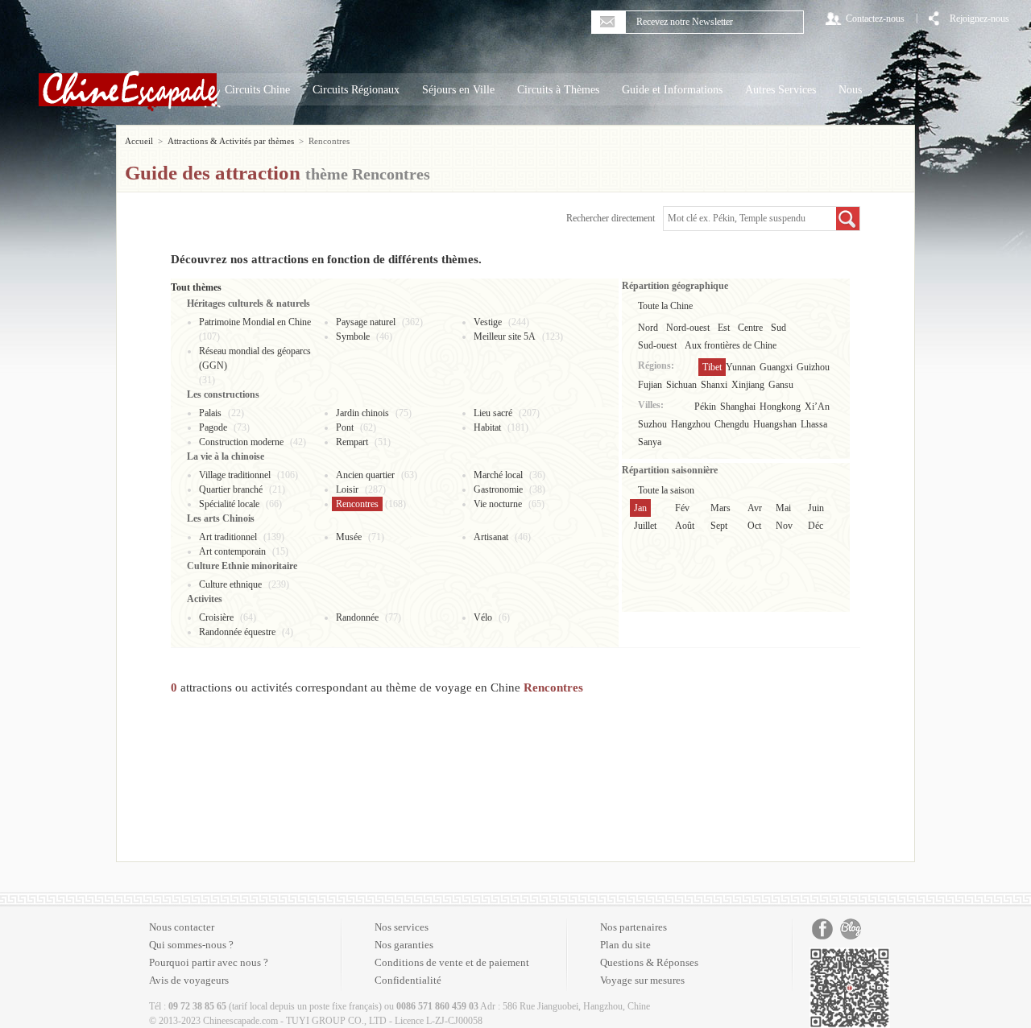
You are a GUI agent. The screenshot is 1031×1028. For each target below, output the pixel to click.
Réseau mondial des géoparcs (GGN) (255, 358)
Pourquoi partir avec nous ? (208, 962)
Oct (754, 525)
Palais (210, 413)
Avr (754, 508)
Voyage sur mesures (642, 980)
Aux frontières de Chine (730, 345)
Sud (778, 327)
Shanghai (738, 406)
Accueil (139, 141)
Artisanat (491, 537)
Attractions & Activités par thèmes (231, 141)
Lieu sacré (493, 413)
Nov (784, 525)
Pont (345, 427)
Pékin (705, 406)
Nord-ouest (688, 327)
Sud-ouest (657, 345)
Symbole (353, 336)
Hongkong (780, 406)
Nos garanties (404, 945)
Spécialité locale (229, 504)
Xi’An (817, 406)
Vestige (488, 322)
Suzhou (652, 424)
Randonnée (357, 617)
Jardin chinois (362, 413)
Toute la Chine (665, 306)
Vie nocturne (498, 504)
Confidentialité (408, 980)
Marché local (498, 475)
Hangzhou (690, 424)
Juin (816, 508)
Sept (718, 525)
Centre (750, 327)
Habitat (487, 427)
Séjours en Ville (458, 90)
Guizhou (813, 367)
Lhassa (814, 424)
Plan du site (625, 945)
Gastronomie (498, 489)
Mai (783, 508)
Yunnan (741, 367)
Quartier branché (231, 489)
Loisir (347, 489)
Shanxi (714, 384)
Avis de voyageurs (189, 980)
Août (684, 525)
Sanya (649, 442)
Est (724, 327)
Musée (349, 537)
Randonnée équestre (237, 632)
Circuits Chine (257, 90)
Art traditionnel (228, 537)
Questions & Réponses (649, 962)
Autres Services (780, 90)
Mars (720, 508)
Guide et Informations (672, 90)
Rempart (352, 442)
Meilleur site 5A (505, 336)
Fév (682, 508)
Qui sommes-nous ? (191, 945)
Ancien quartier (365, 475)
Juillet (645, 525)
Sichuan (681, 384)
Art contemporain (232, 551)
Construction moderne (241, 442)
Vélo (483, 617)
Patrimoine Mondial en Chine (255, 322)
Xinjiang (747, 384)
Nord (648, 327)
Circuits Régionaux (356, 90)
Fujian (650, 384)
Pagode (213, 427)
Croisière (216, 617)
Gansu (780, 384)
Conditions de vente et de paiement (452, 962)
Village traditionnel (235, 475)
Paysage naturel (365, 322)
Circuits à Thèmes (558, 90)
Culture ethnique (230, 584)
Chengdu (731, 424)
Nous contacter (181, 927)
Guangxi (776, 367)
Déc (815, 525)
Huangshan (775, 424)
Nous (850, 90)
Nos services (402, 927)
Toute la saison (666, 490)
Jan (640, 508)
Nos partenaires (633, 927)
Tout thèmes (196, 287)
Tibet (712, 367)
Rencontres (357, 504)
